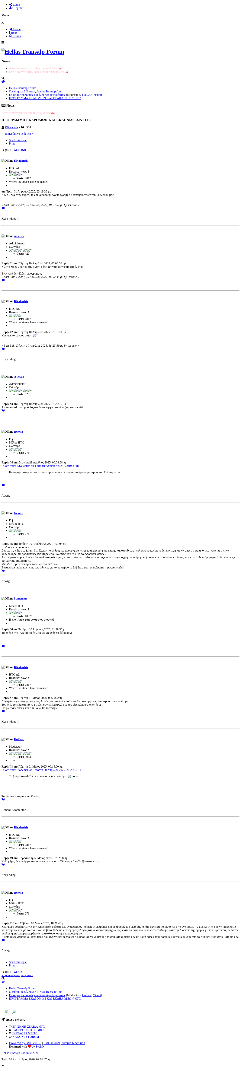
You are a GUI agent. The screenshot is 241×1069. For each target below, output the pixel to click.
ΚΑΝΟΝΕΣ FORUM (25, 1036)
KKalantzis (11, 127)
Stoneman (20, 598)
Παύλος (87, 94)
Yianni (97, 94)
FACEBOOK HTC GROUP (29, 1030)
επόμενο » (27, 133)
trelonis (18, 431)
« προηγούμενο (11, 133)
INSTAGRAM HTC (24, 1033)
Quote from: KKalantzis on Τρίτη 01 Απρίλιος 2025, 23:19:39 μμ (41, 465)
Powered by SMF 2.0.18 (25, 1043)
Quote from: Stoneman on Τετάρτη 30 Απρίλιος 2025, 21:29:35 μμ (41, 770)
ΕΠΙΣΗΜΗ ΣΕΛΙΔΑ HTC (28, 1026)
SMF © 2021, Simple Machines (64, 1043)
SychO (40, 1046)
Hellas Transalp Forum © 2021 (20, 1053)
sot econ (19, 236)
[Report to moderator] (3, 208)
